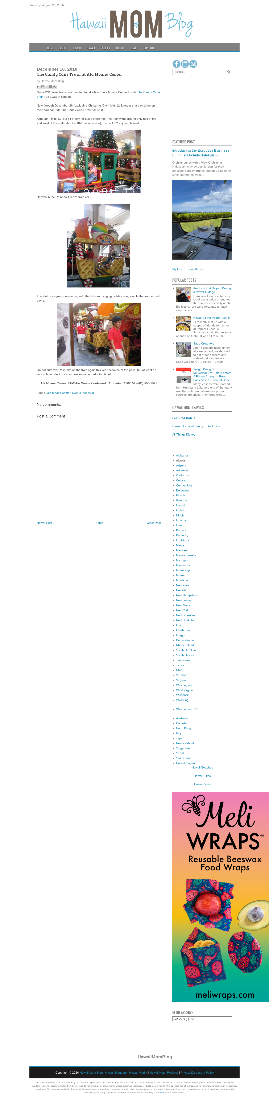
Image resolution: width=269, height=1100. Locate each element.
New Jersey (184, 600)
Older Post (154, 522)
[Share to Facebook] (51, 87)
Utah (179, 670)
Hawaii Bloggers (116, 1072)
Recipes (105, 48)
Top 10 (120, 48)
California (182, 475)
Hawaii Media (138, 1072)
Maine (180, 545)
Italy (179, 733)
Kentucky (182, 535)
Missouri (181, 575)
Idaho (180, 510)
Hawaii (91, 48)
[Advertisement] (185, 106)
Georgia (181, 500)
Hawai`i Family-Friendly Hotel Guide (196, 426)
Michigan (182, 560)
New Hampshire (186, 595)
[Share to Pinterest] (55, 87)
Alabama (182, 455)
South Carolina (186, 650)
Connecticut (184, 485)
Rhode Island (185, 645)
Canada (181, 723)
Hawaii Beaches (202, 767)
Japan (180, 738)
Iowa (179, 525)
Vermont (181, 675)
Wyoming (182, 700)
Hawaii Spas (202, 784)
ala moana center (58, 392)
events (76, 392)
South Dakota (185, 655)
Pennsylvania (185, 640)
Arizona (181, 465)
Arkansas (182, 470)
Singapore (183, 748)
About (63, 48)
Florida (180, 495)
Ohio (179, 625)
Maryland (182, 550)
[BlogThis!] (43, 87)
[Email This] (39, 87)
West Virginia (185, 690)
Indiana (181, 520)
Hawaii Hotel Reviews (164, 1072)
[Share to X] (47, 87)
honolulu (88, 392)
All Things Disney (183, 434)
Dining (77, 48)
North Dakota (185, 620)
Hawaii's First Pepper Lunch (212, 317)
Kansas (181, 530)
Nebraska (182, 585)
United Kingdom (186, 763)
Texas (180, 665)
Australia (182, 718)
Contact (149, 48)
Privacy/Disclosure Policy (197, 1072)
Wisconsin (183, 695)
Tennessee (183, 660)
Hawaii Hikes (202, 776)
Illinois (180, 515)
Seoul (180, 753)
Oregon (181, 635)
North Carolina (185, 615)
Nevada (181, 590)
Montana (182, 580)
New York (182, 610)
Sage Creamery (203, 343)
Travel (133, 48)
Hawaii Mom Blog (91, 1072)
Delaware (182, 490)
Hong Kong (183, 728)
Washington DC (186, 709)
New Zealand (185, 743)
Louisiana (182, 540)
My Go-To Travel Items (187, 269)
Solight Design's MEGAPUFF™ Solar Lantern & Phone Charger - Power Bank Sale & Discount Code (212, 374)
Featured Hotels (183, 418)
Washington (184, 685)
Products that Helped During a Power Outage (212, 290)
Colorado (182, 480)
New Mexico (184, 605)
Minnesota (183, 565)
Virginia (181, 680)
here (162, 1092)
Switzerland (183, 758)
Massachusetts (186, 555)
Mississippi (183, 570)
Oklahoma (183, 630)
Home (50, 48)
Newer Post (44, 522)
